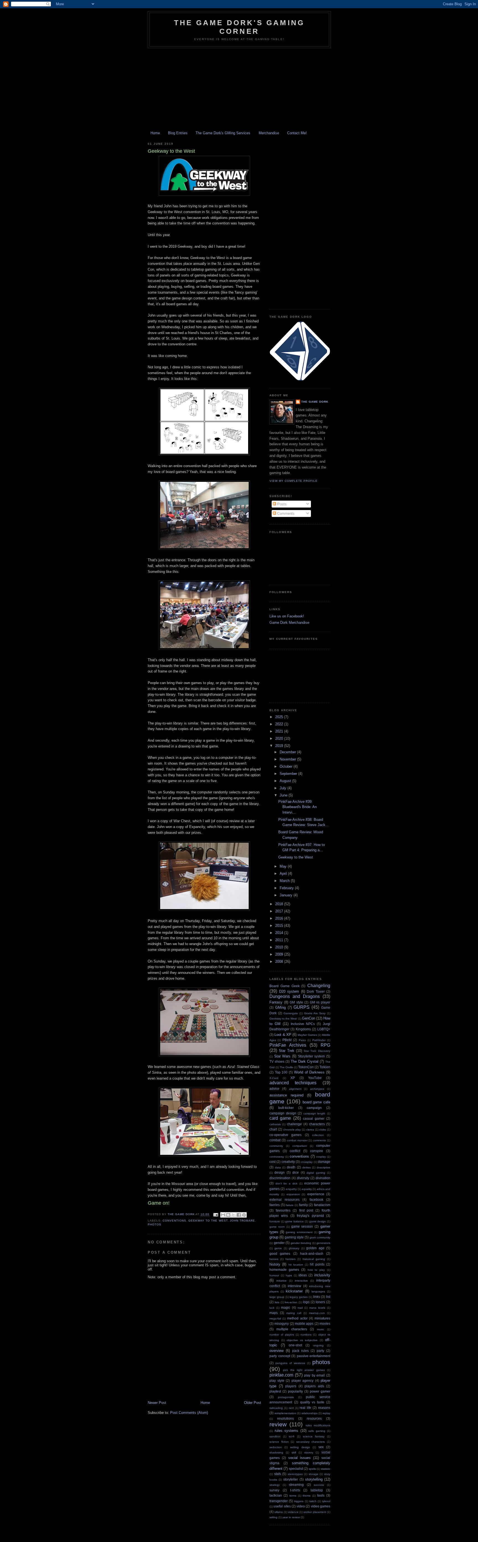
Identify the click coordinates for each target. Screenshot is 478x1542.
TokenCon (306, 1067)
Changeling (318, 985)
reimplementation (285, 1413)
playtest (275, 1391)
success (319, 1484)
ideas (302, 1275)
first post (306, 1210)
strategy (274, 1484)
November (288, 759)
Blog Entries (178, 133)
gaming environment (299, 1232)
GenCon (308, 1018)
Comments (285, 513)
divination (323, 1178)
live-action (291, 1302)
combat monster (297, 1140)
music (320, 1329)
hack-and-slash (311, 1253)
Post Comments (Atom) (189, 1413)
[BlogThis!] (228, 1215)
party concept (279, 1356)
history (274, 1264)
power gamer (320, 1391)
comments (319, 1140)
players (290, 1386)
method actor (297, 1318)
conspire (316, 1151)
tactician (275, 1495)
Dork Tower (316, 991)
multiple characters (291, 1329)
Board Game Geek (284, 986)
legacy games (299, 1296)
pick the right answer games (303, 1370)
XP (292, 1078)
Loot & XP (282, 1035)
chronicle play (292, 1129)
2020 (279, 738)
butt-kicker (286, 1107)
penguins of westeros (290, 1363)
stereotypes (295, 1474)
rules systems (286, 1431)
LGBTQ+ (323, 1029)
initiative (281, 1280)
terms (292, 1495)
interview (294, 1286)
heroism (290, 1259)
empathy (291, 1189)
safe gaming (316, 1430)
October (286, 766)
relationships (310, 1413)
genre (278, 1248)
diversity (303, 1178)
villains (278, 1511)
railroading (276, 1407)
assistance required (286, 1095)
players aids (314, 1386)
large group (276, 1296)
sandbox (274, 1436)
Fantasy (275, 1002)
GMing (280, 1007)
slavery (308, 1452)
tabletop (317, 1490)
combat (274, 1140)
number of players (281, 1334)
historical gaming (314, 1259)
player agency (303, 1380)
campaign (314, 1107)
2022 (279, 724)
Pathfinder (319, 1040)
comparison (299, 1145)
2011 (279, 940)
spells (312, 1468)
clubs (322, 1129)
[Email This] (223, 1215)
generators (323, 1243)
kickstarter (294, 1291)
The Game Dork (314, 401)
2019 (279, 746)
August (286, 781)
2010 (279, 947)
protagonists (286, 1397)
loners (320, 1302)
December (288, 752)
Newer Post (157, 1403)
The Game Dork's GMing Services (223, 133)
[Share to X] (233, 1215)
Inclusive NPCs (303, 1024)
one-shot (295, 1345)
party (320, 1350)
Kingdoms (303, 1029)
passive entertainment (314, 1356)
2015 (279, 925)
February (287, 888)
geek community (320, 1237)
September (289, 774)
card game (280, 1118)
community (276, 1145)
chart (273, 1129)
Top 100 (281, 1072)
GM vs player (320, 1002)
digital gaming (315, 1172)
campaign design (282, 1113)
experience (315, 1194)
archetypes (317, 1088)
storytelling (314, 1479)
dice (295, 1172)
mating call (293, 1313)
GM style (296, 1002)
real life (305, 1407)
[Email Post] (215, 1214)
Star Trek (286, 1051)
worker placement (314, 1511)
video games (320, 1506)
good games (279, 1253)
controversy (276, 1156)
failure (289, 1205)
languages (318, 1291)
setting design (300, 1447)
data (278, 1167)
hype (289, 1275)
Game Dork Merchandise (289, 622)
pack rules (300, 1350)
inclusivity (322, 1275)
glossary (294, 1248)
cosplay (321, 1156)
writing (273, 1517)
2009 (279, 954)
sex (321, 1447)
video (301, 1506)
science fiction (279, 1441)
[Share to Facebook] (238, 1215)
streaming (296, 1484)
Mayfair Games (307, 1034)
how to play (316, 1269)
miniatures (322, 1318)
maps (273, 1313)
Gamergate (291, 1013)
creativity (288, 1161)
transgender (278, 1501)
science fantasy (313, 1436)
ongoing (318, 1345)
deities (306, 1167)
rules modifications (318, 1425)
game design (317, 1221)
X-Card (273, 1078)
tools (320, 1495)
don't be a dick (286, 1183)
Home (155, 133)
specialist (296, 1468)
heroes (273, 1259)
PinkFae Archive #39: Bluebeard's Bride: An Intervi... (297, 807)
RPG (325, 1045)
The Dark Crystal (304, 1061)
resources (314, 1418)
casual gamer (313, 1118)
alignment (295, 1088)
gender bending (301, 1243)
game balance (294, 1221)
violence (293, 1511)
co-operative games (285, 1135)
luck (271, 1307)
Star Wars (282, 1056)
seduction (275, 1447)
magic (285, 1307)
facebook (316, 1199)
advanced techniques (292, 1082)
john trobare (242, 1220)
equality (307, 1189)
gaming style (294, 1237)
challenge (294, 1124)
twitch (312, 1501)
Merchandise (269, 133)
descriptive (323, 1167)
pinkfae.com (281, 1375)
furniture (274, 1221)
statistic (325, 1468)
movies (324, 1323)
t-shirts (295, 1490)
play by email (314, 1375)
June (284, 795)
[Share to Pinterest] (244, 1215)
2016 (279, 918)
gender (279, 1243)
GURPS (301, 1007)
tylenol (326, 1501)
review (278, 1424)
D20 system (289, 991)
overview (276, 1351)
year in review (291, 1517)
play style (276, 1380)
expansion (293, 1194)
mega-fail (275, 1318)
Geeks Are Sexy (315, 1013)
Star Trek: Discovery (317, 1050)
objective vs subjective (302, 1340)
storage (313, 1474)
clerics (310, 1129)
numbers (305, 1334)
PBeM (287, 1040)
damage (324, 1161)
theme (307, 1495)
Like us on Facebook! (286, 616)
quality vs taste (312, 1402)
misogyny (281, 1323)
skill (294, 1452)
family (303, 1205)
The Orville (286, 1067)
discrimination (279, 1178)
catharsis (275, 1124)
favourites (283, 1210)
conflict (295, 1151)
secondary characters (310, 1441)
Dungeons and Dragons (294, 996)
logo (306, 1302)
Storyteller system (311, 1056)
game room (277, 1226)
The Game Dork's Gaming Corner (239, 27)
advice (274, 1088)
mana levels (317, 1307)
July (283, 788)
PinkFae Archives (287, 1045)
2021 (279, 731)
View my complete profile (293, 480)
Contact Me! (297, 133)
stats (277, 1474)
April (284, 873)
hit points (317, 1264)
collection (318, 1135)
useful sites (282, 1506)
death (291, 1167)
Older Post (252, 1403)
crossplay (307, 1161)
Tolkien (324, 1067)
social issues (299, 1458)
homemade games (284, 1269)
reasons (324, 1407)
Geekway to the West (207, 1220)
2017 (279, 911)
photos (154, 1224)
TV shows (276, 1061)
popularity (295, 1391)
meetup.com (317, 1313)
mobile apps (304, 1323)
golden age (315, 1248)
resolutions (285, 1418)
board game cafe (317, 1102)
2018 (279, 904)
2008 (279, 961)
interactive (301, 1280)
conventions (174, 1220)
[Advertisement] (239, 89)
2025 (279, 717)
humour (274, 1275)
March (285, 881)
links (316, 1296)
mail (300, 1307)
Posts (281, 504)
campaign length (314, 1113)
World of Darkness (309, 1072)
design (279, 1172)
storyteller (290, 1479)
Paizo (302, 1040)
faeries (274, 1205)
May (284, 866)
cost (272, 1161)
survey (274, 1490)
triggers (298, 1501)
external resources (284, 1199)
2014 (279, 933)
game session (302, 1226)
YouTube (315, 1078)
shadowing (276, 1452)
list (328, 1296)
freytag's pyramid (310, 1215)
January (286, 895)
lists (277, 1302)
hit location (296, 1264)
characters (317, 1124)
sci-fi (291, 1436)
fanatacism (322, 1205)
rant (291, 1407)
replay (326, 1413)
